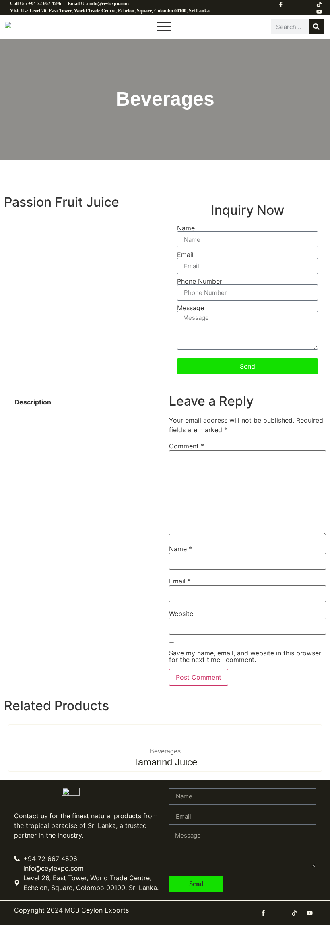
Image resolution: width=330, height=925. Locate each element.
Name (186, 228)
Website (181, 613)
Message (190, 308)
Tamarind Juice (165, 762)
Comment (186, 446)
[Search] (316, 26)
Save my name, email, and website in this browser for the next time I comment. (245, 656)
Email (185, 254)
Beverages (165, 751)
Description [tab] (32, 402)
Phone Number (199, 281)
